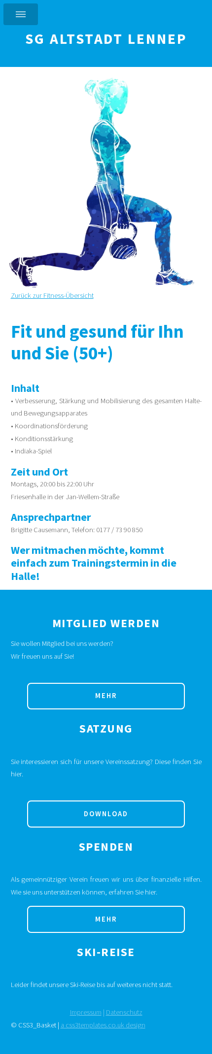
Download (106, 813)
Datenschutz (124, 1012)
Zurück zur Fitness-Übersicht (52, 295)
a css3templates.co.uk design (103, 1025)
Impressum (86, 1012)
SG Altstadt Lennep (106, 38)
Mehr (106, 695)
